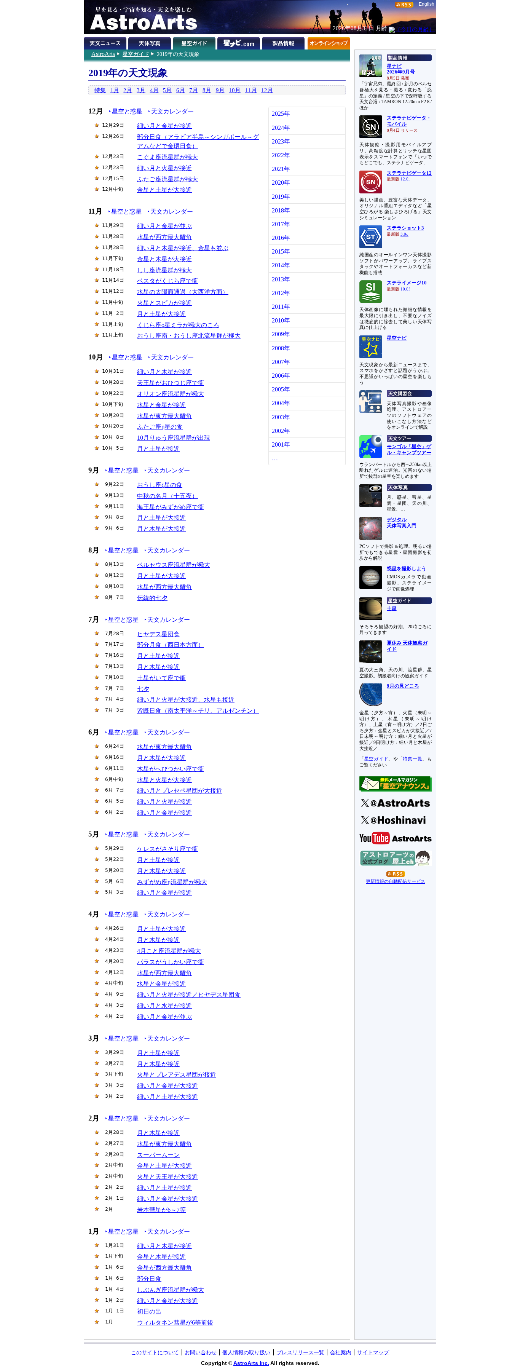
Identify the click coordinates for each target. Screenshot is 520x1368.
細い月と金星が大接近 (167, 1085)
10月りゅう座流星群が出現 (173, 437)
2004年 (281, 403)
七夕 (143, 689)
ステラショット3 (405, 228)
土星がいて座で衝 (161, 678)
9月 (220, 90)
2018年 (281, 210)
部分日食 (149, 1278)
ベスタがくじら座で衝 (167, 281)
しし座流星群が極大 (164, 270)
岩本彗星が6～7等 (161, 1210)
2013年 (281, 279)
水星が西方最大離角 (164, 237)
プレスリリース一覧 (300, 1352)
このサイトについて (155, 1352)
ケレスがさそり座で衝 (167, 849)
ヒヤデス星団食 (158, 634)
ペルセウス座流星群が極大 (173, 565)
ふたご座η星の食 (160, 426)
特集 (100, 90)
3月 (141, 90)
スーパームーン (158, 1155)
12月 (267, 90)
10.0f (405, 289)
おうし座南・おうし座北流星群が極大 (189, 335)
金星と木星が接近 (161, 1256)
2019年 (281, 196)
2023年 (281, 141)
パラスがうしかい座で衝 (170, 962)
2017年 (281, 224)
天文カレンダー (172, 111)
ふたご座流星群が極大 (167, 179)
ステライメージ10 (407, 283)
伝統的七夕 (152, 598)
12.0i (405, 179)
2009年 (281, 334)
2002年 (281, 431)
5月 (167, 90)
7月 (193, 90)
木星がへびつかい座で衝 (170, 769)
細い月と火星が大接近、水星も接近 (185, 699)
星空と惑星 (127, 111)
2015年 (281, 251)
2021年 (281, 169)
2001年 (281, 444)
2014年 (281, 265)
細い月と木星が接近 (164, 372)
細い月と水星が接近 (164, 1005)
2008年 (281, 348)
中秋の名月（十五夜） (167, 496)
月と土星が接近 (158, 448)
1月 (114, 90)
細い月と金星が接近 (164, 126)
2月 (127, 90)
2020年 (281, 182)
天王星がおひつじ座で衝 (170, 383)
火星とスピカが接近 (164, 303)
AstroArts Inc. (251, 1363)
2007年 (281, 362)
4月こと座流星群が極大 (169, 951)
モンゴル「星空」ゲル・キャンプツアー (409, 449)
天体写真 (150, 41)
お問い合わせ (201, 1352)
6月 (180, 90)
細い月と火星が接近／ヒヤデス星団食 (189, 994)
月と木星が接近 (158, 667)
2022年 (281, 155)
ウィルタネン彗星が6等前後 (175, 1322)
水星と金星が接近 (161, 405)
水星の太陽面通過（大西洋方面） (182, 292)
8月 (207, 90)
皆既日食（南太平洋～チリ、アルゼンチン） (198, 710)
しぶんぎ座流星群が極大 (170, 1290)
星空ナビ (397, 338)
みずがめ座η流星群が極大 (172, 882)
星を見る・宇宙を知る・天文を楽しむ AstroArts (141, 17)
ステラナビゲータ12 (409, 173)
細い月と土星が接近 (164, 1187)
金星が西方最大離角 (164, 1267)
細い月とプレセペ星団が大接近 (179, 790)
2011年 (281, 306)
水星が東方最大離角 (164, 416)
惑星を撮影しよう (406, 568)
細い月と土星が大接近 (167, 1096)
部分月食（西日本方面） (170, 645)
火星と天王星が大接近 (167, 1176)
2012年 (281, 293)
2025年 (281, 113)
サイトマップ (373, 1352)
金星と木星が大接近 (164, 259)
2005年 (281, 389)
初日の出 (149, 1311)
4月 (154, 90)
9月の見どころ (403, 686)
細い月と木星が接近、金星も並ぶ (182, 248)
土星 (392, 608)
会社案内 (340, 1352)
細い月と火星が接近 (164, 168)
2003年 (281, 417)
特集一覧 (412, 758)
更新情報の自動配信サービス (395, 881)
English (426, 4)
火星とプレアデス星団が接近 (176, 1074)
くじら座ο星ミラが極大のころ (178, 325)
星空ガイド (136, 54)
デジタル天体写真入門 (401, 522)
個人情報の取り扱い (246, 1352)
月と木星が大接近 (161, 528)
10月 (235, 90)
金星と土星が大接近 (164, 190)
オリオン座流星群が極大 (170, 394)
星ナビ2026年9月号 (401, 69)
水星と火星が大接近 (164, 780)
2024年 (281, 128)
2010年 (281, 320)
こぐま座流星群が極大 (167, 157)
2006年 (281, 375)
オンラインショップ (328, 41)
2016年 (281, 238)
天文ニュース (106, 41)
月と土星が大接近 (161, 314)
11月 (251, 90)
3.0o (404, 234)
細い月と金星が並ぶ (164, 226)
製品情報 (284, 41)
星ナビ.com (239, 41)
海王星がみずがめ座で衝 (170, 507)
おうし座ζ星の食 (159, 485)
